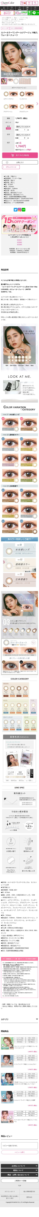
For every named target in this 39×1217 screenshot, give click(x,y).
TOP (19, 1186)
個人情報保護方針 (29, 1191)
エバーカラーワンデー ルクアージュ (11, 21)
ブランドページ (11, 167)
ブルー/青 (13, 19)
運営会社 (29, 1197)
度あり (15, 18)
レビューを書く (20, 1152)
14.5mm (21, 19)
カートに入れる (21, 155)
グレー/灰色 (5, 19)
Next (37, 103)
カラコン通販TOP (6, 18)
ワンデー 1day (24, 18)
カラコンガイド (10, 1191)
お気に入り (20, 162)
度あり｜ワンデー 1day (8, 22)
